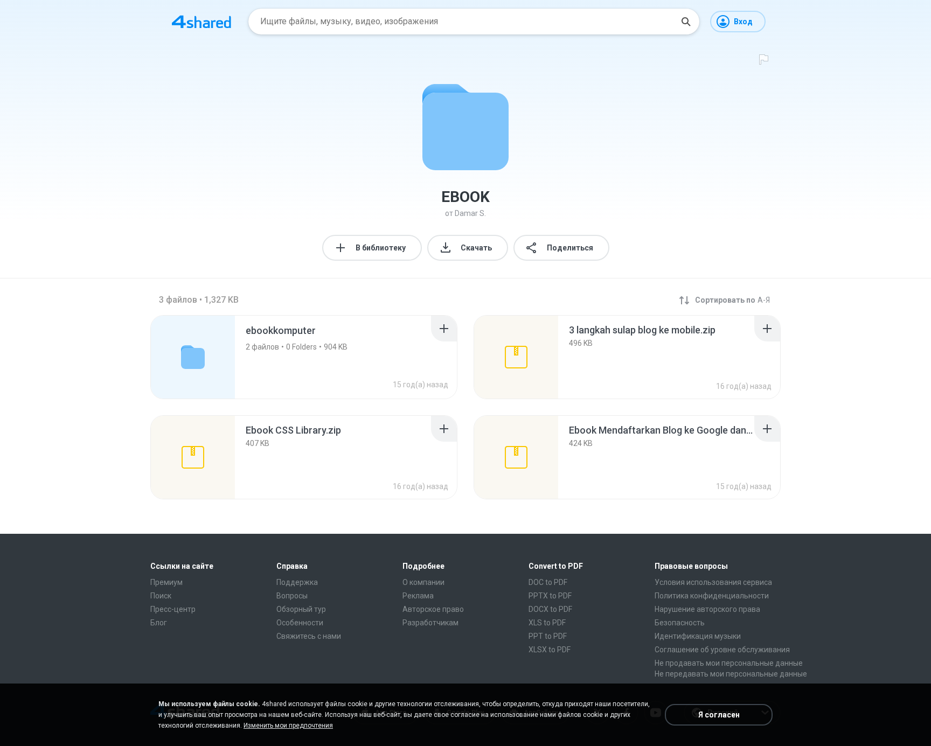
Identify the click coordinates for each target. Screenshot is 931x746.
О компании (423, 582)
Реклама (418, 595)
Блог (158, 622)
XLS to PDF (547, 622)
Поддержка (297, 582)
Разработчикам (430, 622)
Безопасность (680, 622)
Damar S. (470, 213)
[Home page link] (201, 21)
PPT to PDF (548, 636)
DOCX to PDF (550, 609)
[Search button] (686, 21)
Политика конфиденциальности (712, 595)
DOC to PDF (548, 582)
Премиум (166, 582)
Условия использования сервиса (713, 582)
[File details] (516, 357)
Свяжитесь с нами (308, 636)
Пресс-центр (173, 609)
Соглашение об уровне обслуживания (722, 649)
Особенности (299, 622)
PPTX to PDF (550, 595)
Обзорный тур (301, 609)
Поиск (160, 595)
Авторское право (433, 609)
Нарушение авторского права (707, 609)
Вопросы (292, 595)
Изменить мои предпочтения (288, 725)
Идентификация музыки (698, 636)
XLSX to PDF (550, 649)
